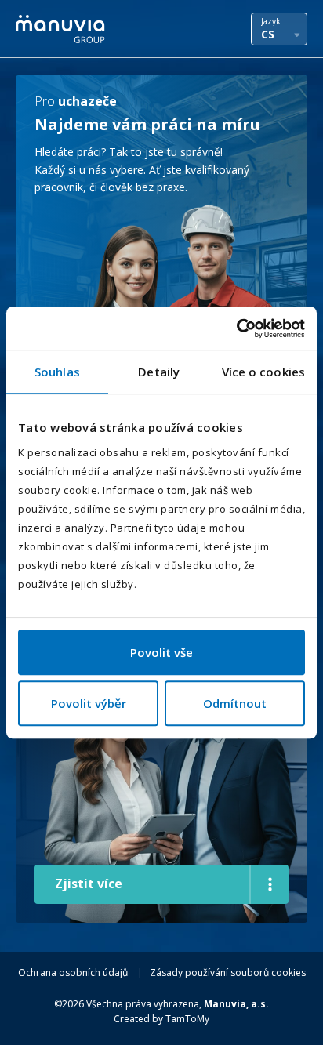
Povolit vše (161, 652)
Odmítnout (235, 703)
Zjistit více (88, 883)
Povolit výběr (88, 703)
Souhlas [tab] (57, 371)
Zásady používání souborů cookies (228, 972)
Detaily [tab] (159, 371)
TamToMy (187, 1018)
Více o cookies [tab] (263, 371)
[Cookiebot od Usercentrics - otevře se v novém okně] (236, 328)
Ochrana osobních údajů (73, 972)
